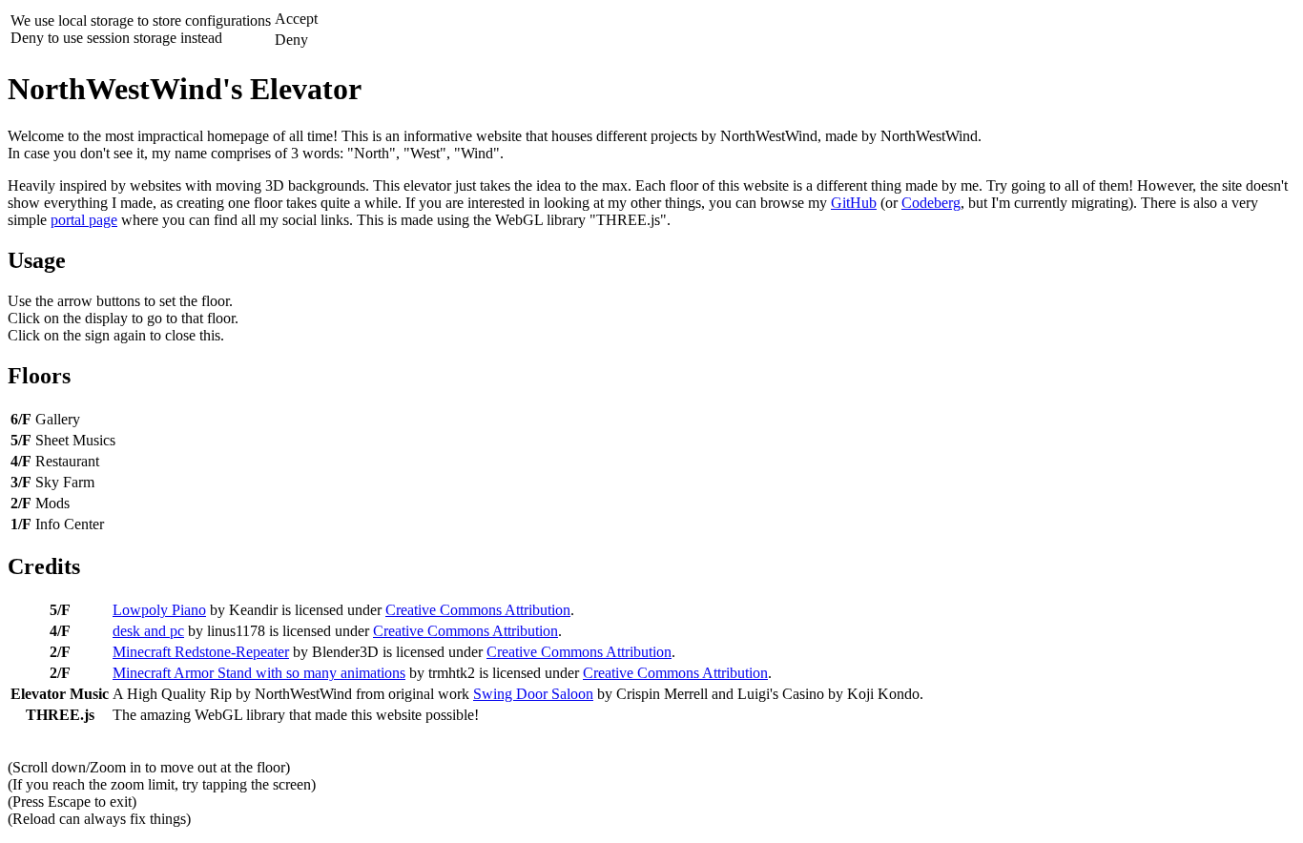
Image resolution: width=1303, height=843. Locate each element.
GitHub (854, 203)
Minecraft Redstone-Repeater (201, 652)
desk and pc (148, 631)
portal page (84, 220)
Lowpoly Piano (159, 610)
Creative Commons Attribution (477, 610)
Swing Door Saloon (533, 694)
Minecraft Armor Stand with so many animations (259, 673)
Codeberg (931, 203)
